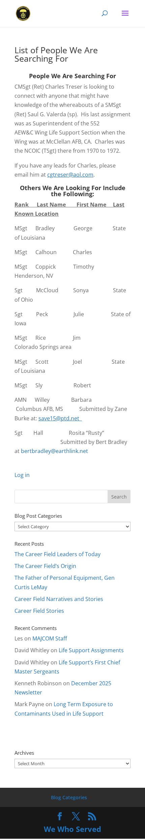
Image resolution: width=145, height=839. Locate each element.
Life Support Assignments (91, 650)
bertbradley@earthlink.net (54, 451)
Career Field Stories (39, 611)
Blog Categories (69, 797)
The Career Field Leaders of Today (57, 554)
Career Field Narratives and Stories (58, 599)
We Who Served (72, 829)
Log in (22, 475)
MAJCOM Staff (49, 638)
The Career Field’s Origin (45, 566)
